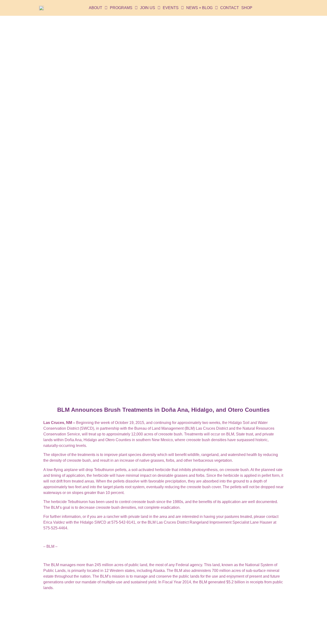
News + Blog (199, 8)
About (95, 8)
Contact (229, 8)
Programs (121, 8)
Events (171, 8)
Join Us (147, 8)
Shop (246, 8)
